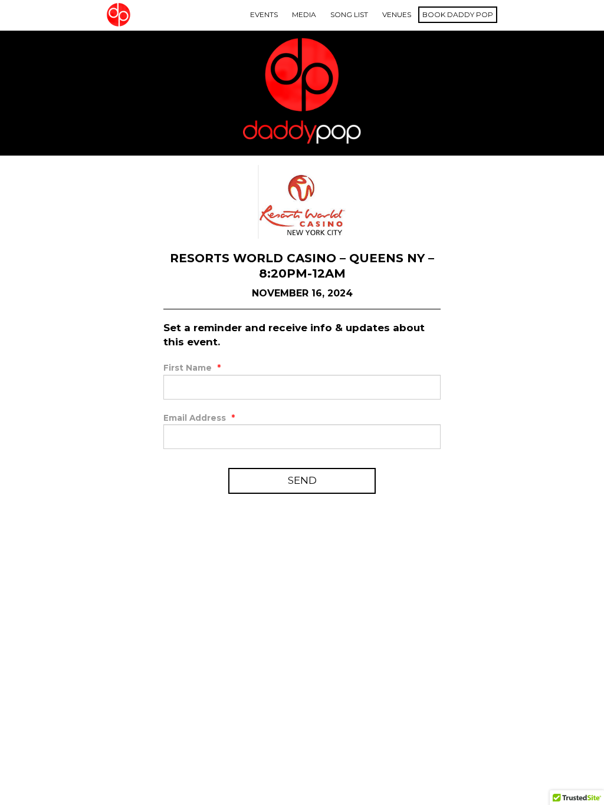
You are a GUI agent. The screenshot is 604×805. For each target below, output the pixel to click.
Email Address (199, 418)
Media (304, 14)
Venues (396, 14)
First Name (192, 367)
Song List (349, 14)
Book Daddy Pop (457, 14)
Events (264, 14)
